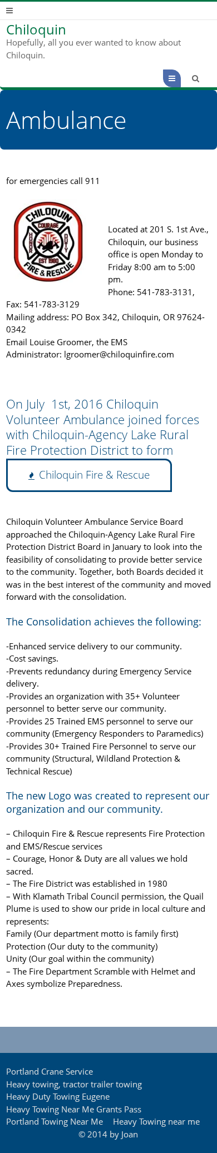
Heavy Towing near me (156, 1121)
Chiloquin (36, 29)
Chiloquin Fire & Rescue (94, 475)
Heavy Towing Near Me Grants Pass (73, 1109)
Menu (180, 78)
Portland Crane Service (49, 1071)
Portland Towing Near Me (54, 1121)
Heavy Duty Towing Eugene (58, 1096)
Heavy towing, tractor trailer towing (74, 1084)
